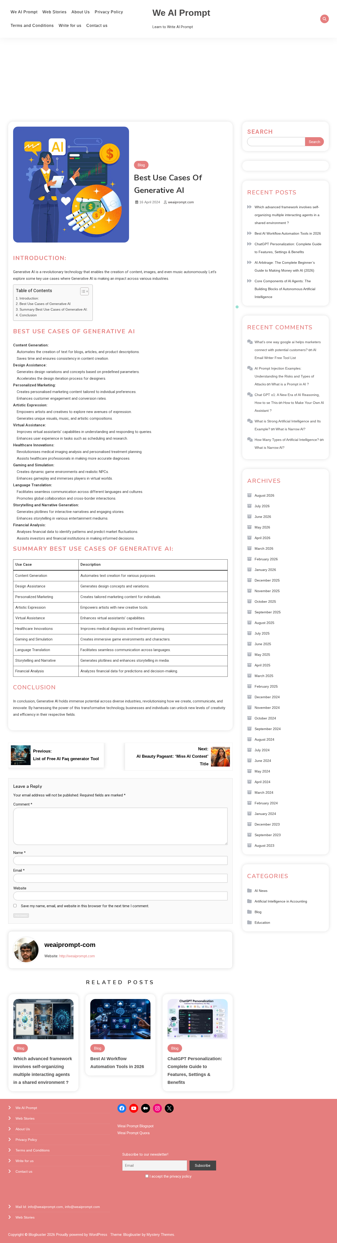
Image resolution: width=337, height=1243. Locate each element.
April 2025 (262, 665)
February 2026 (266, 559)
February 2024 (266, 803)
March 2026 (264, 548)
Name (19, 852)
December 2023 (267, 824)
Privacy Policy (109, 12)
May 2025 (262, 655)
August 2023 (264, 846)
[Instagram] (157, 1108)
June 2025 (263, 644)
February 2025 (266, 686)
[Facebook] (121, 1108)
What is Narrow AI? (290, 429)
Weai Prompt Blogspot (135, 1126)
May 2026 (262, 527)
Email (19, 870)
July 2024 (262, 750)
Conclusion (28, 315)
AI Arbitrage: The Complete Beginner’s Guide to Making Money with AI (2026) (285, 266)
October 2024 (265, 718)
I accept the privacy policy (170, 1176)
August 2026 (264, 495)
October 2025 (265, 601)
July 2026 (262, 506)
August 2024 (264, 739)
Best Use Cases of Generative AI (45, 304)
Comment (22, 804)
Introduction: (29, 298)
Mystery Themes (160, 1234)
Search (260, 131)
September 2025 (268, 612)
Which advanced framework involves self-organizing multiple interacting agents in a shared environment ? (287, 215)
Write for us (70, 25)
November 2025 (267, 591)
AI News (261, 891)
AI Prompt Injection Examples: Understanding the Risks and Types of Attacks (284, 376)
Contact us (97, 25)
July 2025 (262, 633)
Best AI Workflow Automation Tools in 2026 (288, 233)
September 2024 (268, 729)
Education (262, 922)
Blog (141, 165)
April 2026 (262, 538)
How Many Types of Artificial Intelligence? (287, 440)
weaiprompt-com (69, 944)
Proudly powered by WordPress (82, 1234)
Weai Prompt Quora (133, 1133)
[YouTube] (133, 1108)
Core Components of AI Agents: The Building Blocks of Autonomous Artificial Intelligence (285, 289)
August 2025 (264, 623)
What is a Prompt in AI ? (290, 384)
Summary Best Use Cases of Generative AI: (53, 309)
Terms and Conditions (32, 25)
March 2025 (264, 676)
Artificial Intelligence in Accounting (281, 901)
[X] (169, 1108)
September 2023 (268, 835)
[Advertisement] (168, 79)
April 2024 (262, 782)
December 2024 (267, 697)
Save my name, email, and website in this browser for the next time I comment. (85, 906)
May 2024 (262, 771)
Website (19, 888)
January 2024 (265, 814)
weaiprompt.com (181, 202)
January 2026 (265, 570)
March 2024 (264, 792)
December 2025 (267, 580)
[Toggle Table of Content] (82, 291)
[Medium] (145, 1108)
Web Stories (54, 12)
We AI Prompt (24, 12)
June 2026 (263, 517)
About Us (81, 12)
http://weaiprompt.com (77, 956)
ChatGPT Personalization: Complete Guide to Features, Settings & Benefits (288, 248)
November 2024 (267, 708)
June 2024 (263, 761)
